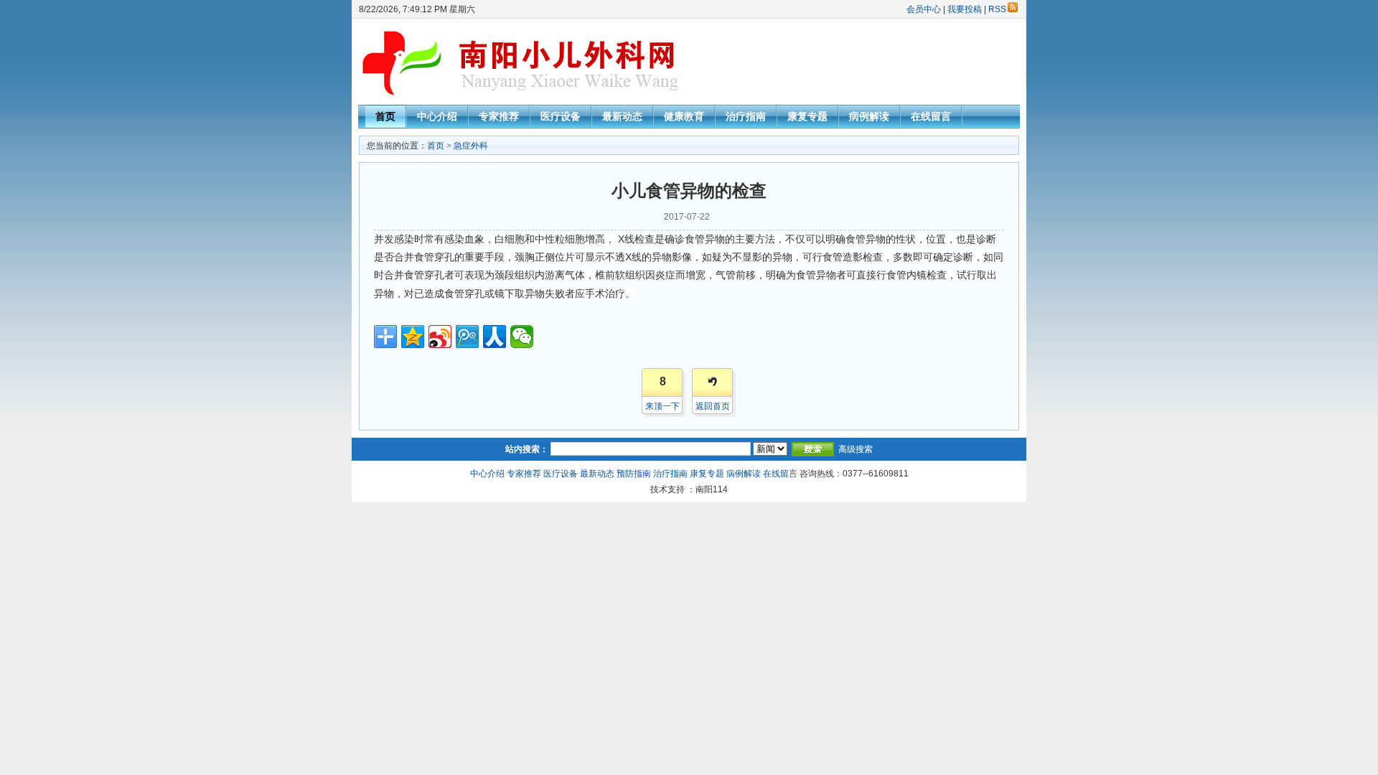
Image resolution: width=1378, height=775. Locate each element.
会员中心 (923, 9)
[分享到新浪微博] (439, 336)
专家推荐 (499, 116)
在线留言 (931, 116)
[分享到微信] (521, 336)
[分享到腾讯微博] (467, 336)
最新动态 (622, 116)
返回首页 (712, 406)
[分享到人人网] (494, 336)
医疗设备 (560, 116)
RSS (997, 9)
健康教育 (684, 116)
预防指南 (634, 474)
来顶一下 (662, 406)
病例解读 (869, 116)
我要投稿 (964, 9)
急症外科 (471, 146)
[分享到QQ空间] (412, 336)
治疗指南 (746, 116)
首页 (385, 116)
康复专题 (807, 116)
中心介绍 (437, 116)
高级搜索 (855, 449)
